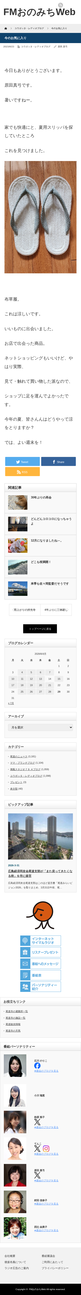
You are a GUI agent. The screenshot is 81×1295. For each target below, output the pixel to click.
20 (40, 685)
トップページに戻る (40, 628)
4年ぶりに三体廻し (56, 609)
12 (31, 678)
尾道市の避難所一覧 (17, 1011)
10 (12, 678)
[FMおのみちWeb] (39, 12)
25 (22, 691)
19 (31, 685)
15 (59, 678)
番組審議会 (48, 1256)
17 (12, 685)
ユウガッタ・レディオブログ (35, 46)
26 (31, 691)
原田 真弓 (63, 46)
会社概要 (9, 1256)
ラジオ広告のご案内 (16, 1268)
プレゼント (16, 782)
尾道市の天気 (13, 1030)
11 (22, 678)
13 (40, 678)
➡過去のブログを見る (46, 1070)
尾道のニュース (18, 756)
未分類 (14, 788)
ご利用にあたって (52, 1262)
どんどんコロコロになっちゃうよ (51, 521)
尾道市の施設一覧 (15, 1017)
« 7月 (11, 703)
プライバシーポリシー (55, 1268)
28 (49, 691)
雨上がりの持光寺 (25, 609)
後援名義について (15, 1262)
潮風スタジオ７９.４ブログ (25, 769)
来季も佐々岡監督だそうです (50, 583)
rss (60, 5)
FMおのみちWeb (37, 1289)
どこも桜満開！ (41, 562)
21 (49, 685)
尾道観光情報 (13, 1024)
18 (22, 685)
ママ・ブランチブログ (22, 762)
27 (40, 691)
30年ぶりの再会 (41, 497)
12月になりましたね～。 (47, 540)
